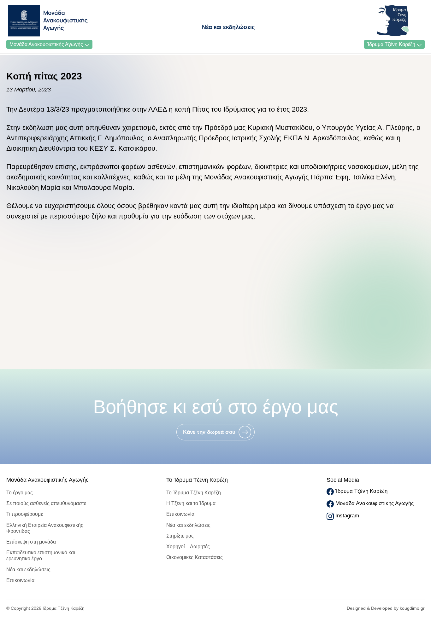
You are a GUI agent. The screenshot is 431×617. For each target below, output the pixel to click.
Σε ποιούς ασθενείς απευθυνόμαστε (46, 503)
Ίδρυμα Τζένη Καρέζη (391, 44)
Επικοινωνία (20, 580)
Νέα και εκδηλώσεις (228, 27)
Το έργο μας (19, 492)
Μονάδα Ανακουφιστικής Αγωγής (46, 44)
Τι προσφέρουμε (24, 514)
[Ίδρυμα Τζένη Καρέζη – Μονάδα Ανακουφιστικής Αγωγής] (25, 21)
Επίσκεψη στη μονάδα (31, 541)
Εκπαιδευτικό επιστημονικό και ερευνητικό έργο (40, 555)
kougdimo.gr (412, 608)
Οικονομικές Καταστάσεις (194, 557)
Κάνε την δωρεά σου (209, 432)
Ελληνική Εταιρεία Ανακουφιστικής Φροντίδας (44, 528)
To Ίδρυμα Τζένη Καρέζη (193, 492)
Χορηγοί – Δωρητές (188, 546)
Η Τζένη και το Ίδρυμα (191, 503)
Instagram (347, 516)
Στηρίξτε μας (180, 535)
